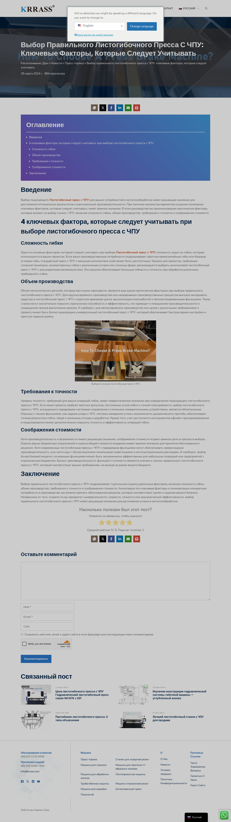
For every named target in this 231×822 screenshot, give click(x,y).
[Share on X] (102, 107)
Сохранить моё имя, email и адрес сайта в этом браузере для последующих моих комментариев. (89, 634)
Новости (56, 63)
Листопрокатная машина (130, 774)
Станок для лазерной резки (132, 759)
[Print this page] (136, 107)
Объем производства (46, 155)
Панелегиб (87, 794)
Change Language (142, 26)
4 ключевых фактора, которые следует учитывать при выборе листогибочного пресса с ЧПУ (91, 143)
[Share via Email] (128, 107)
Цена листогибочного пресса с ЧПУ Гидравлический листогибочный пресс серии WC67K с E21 (82, 695)
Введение (35, 137)
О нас (164, 759)
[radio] (102, 523)
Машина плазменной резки (132, 783)
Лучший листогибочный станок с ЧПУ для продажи (178, 718)
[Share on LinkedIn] (119, 107)
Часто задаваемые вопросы (197, 766)
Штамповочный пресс (129, 789)
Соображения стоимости (48, 167)
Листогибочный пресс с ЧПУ (69, 200)
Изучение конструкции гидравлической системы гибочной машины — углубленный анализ (179, 695)
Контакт (167, 8)
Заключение (37, 173)
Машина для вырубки (94, 789)
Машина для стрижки (94, 765)
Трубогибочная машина (95, 783)
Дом (45, 63)
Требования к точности (47, 161)
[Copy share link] (94, 107)
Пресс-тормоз (74, 63)
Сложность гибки (43, 149)
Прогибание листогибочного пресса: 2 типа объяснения (81, 718)
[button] (206, 8)
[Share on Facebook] (111, 107)
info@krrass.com (30, 771)
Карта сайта (197, 785)
